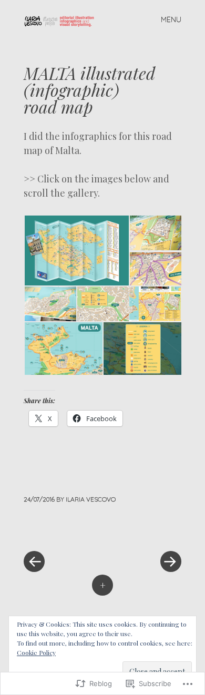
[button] (76, 250)
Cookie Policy (36, 652)
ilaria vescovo (91, 499)
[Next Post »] (141, 530)
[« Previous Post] (63, 530)
